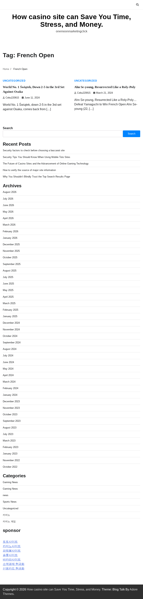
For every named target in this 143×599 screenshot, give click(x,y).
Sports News (10, 501)
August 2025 (9, 270)
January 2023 (10, 453)
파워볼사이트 (12, 550)
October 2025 (10, 257)
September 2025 (11, 264)
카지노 (6, 515)
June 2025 (8, 283)
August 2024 (9, 349)
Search (8, 128)
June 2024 (8, 362)
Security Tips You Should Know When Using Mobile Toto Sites (36, 157)
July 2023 (8, 434)
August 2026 (9, 192)
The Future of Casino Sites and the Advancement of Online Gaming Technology (46, 163)
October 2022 (10, 466)
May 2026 (8, 211)
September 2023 (11, 421)
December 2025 (11, 244)
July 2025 (8, 277)
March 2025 (9, 303)
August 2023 (9, 427)
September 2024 (11, 342)
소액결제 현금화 (13, 564)
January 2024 (10, 395)
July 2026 (8, 198)
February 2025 (10, 309)
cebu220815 (12, 97)
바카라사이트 (12, 559)
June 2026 (8, 205)
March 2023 (9, 440)
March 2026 (9, 224)
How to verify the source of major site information (29, 170)
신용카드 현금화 (13, 568)
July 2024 (8, 355)
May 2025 (8, 290)
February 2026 (10, 231)
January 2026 (10, 238)
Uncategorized (14, 81)
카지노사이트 (12, 546)
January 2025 (10, 316)
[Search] (137, 4)
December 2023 (11, 401)
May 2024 (8, 368)
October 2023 (10, 414)
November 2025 (11, 251)
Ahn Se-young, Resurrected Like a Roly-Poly (105, 87)
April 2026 (8, 218)
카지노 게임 (9, 521)
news (5, 495)
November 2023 (11, 408)
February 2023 (10, 447)
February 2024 (10, 388)
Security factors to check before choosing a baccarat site (34, 150)
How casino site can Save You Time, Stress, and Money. (71, 20)
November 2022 (11, 460)
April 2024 (8, 375)
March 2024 (9, 381)
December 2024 (11, 322)
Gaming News (10, 482)
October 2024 (10, 336)
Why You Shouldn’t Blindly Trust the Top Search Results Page (36, 176)
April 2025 (8, 296)
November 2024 (11, 329)
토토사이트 (10, 541)
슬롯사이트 (10, 555)
